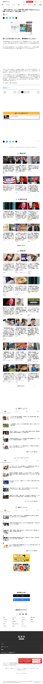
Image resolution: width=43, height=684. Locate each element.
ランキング (8, 4)
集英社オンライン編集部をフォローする (22, 595)
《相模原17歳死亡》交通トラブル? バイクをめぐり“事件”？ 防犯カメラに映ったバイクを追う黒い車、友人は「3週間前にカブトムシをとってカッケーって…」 (9, 377)
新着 (2, 4)
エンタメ (29, 4)
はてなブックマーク (13, 18)
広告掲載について (26, 668)
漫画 (35, 4)
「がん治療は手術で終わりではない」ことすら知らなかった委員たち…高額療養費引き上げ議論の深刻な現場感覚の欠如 (33, 376)
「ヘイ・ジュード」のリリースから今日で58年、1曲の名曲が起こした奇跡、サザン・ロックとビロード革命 (33, 309)
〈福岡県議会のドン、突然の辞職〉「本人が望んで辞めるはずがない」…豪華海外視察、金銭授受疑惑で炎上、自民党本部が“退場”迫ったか (8, 355)
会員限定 (40, 4)
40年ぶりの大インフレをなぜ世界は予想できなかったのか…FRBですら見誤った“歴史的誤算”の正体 (8, 187)
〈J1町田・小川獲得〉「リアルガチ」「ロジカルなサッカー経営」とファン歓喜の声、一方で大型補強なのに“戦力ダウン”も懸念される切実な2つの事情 (21, 355)
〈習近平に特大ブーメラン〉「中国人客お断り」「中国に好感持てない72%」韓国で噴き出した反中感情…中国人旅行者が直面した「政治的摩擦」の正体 (33, 215)
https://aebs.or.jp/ (13, 665)
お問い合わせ (33, 668)
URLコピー (16, 18)
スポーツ (23, 617)
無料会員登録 (29, 1)
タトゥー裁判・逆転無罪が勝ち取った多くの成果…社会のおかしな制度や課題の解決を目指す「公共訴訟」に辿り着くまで (33, 236)
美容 (22, 621)
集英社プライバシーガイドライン (16, 668)
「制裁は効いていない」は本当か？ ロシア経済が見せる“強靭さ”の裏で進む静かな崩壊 (33, 167)
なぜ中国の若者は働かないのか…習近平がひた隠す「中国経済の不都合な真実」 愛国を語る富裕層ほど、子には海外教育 (33, 188)
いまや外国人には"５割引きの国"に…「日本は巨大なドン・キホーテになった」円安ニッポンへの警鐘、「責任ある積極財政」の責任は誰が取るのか (21, 236)
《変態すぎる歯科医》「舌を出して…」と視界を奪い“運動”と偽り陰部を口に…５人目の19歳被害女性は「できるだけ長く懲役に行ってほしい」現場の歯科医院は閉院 (33, 356)
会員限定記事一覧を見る (21, 245)
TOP (1, 147)
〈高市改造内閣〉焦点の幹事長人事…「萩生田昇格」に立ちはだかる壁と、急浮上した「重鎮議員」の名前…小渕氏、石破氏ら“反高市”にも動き (21, 331)
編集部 (32, 619)
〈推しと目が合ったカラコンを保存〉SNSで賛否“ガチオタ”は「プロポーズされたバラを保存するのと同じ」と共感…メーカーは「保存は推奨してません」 (21, 266)
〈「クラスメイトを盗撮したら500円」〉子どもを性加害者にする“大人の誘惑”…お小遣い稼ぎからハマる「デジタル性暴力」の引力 (33, 266)
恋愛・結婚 (33, 617)
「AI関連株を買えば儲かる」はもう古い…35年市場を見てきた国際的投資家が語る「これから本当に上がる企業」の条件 (8, 214)
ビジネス (24, 4)
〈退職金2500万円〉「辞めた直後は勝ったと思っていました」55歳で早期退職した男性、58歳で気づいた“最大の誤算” (21, 310)
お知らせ (32, 621)
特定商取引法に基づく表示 (21, 669)
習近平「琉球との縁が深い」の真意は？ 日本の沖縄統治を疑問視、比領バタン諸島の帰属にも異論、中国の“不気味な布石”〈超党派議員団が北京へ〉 (33, 331)
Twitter (4, 18)
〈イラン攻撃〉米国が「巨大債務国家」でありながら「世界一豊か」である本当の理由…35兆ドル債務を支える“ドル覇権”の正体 (21, 168)
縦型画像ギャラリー (7, 87)
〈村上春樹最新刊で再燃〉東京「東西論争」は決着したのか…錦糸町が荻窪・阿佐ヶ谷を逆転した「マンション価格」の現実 (8, 236)
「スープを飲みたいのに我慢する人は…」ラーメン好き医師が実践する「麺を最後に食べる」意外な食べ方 (20, 288)
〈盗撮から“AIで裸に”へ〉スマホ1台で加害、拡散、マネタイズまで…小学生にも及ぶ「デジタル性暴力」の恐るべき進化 (9, 289)
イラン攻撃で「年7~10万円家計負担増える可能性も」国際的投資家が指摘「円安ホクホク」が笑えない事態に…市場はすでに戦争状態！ (8, 169)
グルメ (23, 623)
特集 (18, 4)
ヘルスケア (17, 372)
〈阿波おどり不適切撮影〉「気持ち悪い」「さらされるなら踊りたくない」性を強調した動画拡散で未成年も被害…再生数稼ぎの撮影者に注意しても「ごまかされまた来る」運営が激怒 (24, 474)
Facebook (7, 18)
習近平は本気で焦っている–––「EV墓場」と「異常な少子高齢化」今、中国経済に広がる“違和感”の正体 (21, 187)
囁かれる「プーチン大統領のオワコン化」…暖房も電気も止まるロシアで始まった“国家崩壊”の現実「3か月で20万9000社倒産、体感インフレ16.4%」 (21, 215)
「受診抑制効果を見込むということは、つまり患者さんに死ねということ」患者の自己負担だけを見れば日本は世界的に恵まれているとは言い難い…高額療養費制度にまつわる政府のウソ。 (8, 333)
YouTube (23, 614)
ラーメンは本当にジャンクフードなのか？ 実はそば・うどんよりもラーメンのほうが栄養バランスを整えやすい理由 (20, 376)
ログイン (36, 1)
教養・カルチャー (5, 164)
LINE (10, 18)
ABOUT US (7, 668)
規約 (37, 668)
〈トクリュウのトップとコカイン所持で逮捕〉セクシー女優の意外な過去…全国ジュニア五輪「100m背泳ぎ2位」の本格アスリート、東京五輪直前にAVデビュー (9, 266)
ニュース (13, 4)
